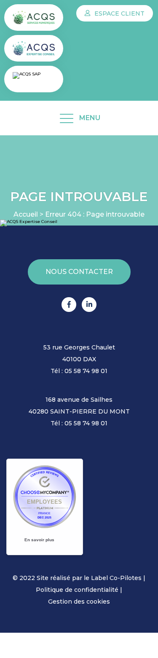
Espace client (119, 13)
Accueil (25, 214)
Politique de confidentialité (77, 590)
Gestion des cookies (79, 601)
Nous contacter (79, 272)
